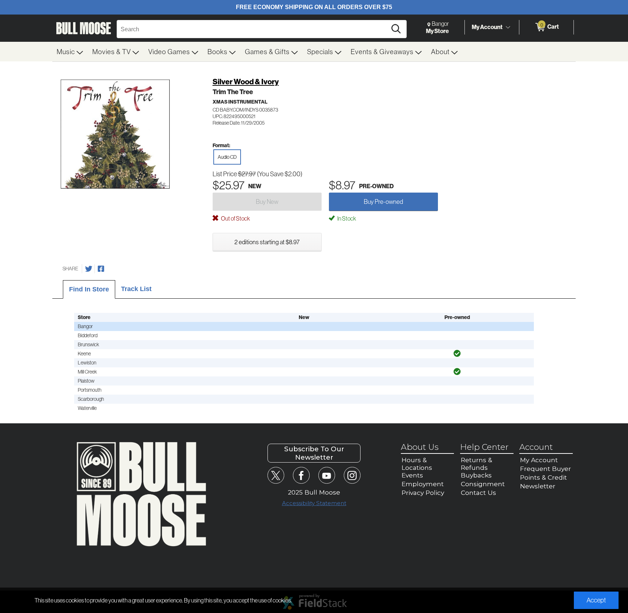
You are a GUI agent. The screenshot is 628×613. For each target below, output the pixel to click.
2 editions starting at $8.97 (266, 242)
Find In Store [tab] (89, 289)
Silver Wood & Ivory (246, 81)
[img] (457, 353)
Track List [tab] (136, 289)
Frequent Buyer (545, 468)
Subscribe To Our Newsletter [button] (314, 453)
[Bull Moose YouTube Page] (326, 475)
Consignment (483, 484)
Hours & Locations (417, 463)
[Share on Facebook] (101, 269)
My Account (487, 27)
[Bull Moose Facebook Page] (301, 475)
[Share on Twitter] (88, 269)
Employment (423, 484)
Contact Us (478, 492)
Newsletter (537, 486)
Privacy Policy (423, 492)
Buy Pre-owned (383, 201)
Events (412, 475)
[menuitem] (70, 51)
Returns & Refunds (476, 463)
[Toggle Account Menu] (507, 27)
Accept (596, 600)
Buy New (267, 201)
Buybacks (476, 475)
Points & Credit (543, 477)
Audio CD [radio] (227, 157)
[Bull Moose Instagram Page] (352, 475)
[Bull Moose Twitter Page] (276, 475)
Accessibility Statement (314, 503)
